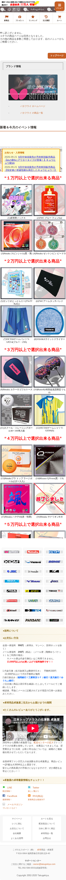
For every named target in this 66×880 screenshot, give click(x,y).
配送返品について (47, 823)
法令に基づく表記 (47, 828)
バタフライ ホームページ (32, 106)
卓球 (39, 850)
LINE (7, 789)
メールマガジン (13, 806)
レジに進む (17, 823)
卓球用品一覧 (47, 833)
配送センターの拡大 (43, 742)
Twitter (33, 789)
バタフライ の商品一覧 (31, 113)
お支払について (17, 828)
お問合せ (47, 838)
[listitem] (6, 18)
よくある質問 (17, 838)
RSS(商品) (36, 798)
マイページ (17, 819)
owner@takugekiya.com (44, 864)
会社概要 (17, 833)
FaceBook (10, 798)
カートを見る (47, 819)
